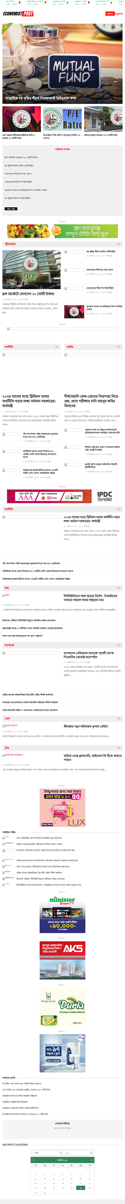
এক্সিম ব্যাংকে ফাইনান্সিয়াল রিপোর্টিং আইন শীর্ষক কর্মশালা (27, 695)
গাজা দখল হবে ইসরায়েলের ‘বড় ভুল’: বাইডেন (22, 636)
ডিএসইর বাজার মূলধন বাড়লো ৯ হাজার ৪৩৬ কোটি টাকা (25, 1114)
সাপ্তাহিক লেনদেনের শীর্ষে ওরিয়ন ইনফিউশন (20, 1108)
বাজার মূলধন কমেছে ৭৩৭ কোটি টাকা (101, 135)
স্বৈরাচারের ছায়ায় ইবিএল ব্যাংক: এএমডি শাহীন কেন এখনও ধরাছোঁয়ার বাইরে (36, 579)
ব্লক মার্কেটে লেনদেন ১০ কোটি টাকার (21, 157)
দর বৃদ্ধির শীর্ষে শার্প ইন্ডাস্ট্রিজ (17, 198)
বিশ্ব (7, 588)
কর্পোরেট (9, 645)
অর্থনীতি (9, 347)
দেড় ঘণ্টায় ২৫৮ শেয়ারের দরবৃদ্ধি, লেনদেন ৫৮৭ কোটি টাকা (26, 1090)
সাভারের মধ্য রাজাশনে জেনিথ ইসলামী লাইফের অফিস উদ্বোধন (30, 702)
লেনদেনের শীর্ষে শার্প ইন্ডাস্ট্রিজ (18, 182)
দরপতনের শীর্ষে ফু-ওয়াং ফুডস (18, 174)
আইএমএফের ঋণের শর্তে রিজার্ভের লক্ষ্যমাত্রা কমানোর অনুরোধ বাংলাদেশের (47, 861)
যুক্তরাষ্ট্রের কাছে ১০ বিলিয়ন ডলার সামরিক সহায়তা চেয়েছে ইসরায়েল (32, 628)
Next (119, 64)
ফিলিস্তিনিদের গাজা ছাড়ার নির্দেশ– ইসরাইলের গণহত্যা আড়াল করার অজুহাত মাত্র (48, 885)
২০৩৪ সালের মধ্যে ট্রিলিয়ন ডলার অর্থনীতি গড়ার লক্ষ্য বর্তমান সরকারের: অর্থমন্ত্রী (29, 401)
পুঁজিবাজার (10, 244)
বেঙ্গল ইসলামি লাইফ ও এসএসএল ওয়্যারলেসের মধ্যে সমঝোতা (29, 710)
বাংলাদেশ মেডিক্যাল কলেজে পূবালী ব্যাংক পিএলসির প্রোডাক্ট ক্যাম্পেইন (45, 850)
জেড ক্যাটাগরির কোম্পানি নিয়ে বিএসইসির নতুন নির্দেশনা (39, 838)
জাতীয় (70, 347)
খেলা (7, 718)
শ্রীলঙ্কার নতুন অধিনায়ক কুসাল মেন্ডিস (86, 726)
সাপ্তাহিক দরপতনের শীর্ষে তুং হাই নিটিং (32, 98)
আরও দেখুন (11, 208)
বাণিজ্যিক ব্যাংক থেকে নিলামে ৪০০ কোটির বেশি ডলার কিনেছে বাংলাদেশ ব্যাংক (39, 454)
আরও (119, 244)
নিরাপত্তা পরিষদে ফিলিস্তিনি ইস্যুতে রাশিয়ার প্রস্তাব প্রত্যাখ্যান (28, 620)
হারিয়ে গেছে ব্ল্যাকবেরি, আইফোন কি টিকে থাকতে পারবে (39, 844)
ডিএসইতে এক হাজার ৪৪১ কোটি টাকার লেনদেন (21, 1084)
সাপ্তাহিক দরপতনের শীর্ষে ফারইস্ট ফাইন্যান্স (19, 1096)
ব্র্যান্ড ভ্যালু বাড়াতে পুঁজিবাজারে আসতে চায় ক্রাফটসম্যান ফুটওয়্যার (42, 867)
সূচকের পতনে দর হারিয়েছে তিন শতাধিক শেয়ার (26, 190)
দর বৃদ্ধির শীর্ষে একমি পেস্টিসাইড (19, 166)
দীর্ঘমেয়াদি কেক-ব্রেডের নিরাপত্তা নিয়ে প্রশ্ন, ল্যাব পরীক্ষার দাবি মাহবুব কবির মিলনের (91, 401)
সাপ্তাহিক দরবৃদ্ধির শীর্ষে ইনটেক (14, 1102)
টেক (7, 748)
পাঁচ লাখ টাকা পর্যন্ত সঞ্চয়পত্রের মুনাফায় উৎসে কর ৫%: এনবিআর (31, 563)
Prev (5, 64)
